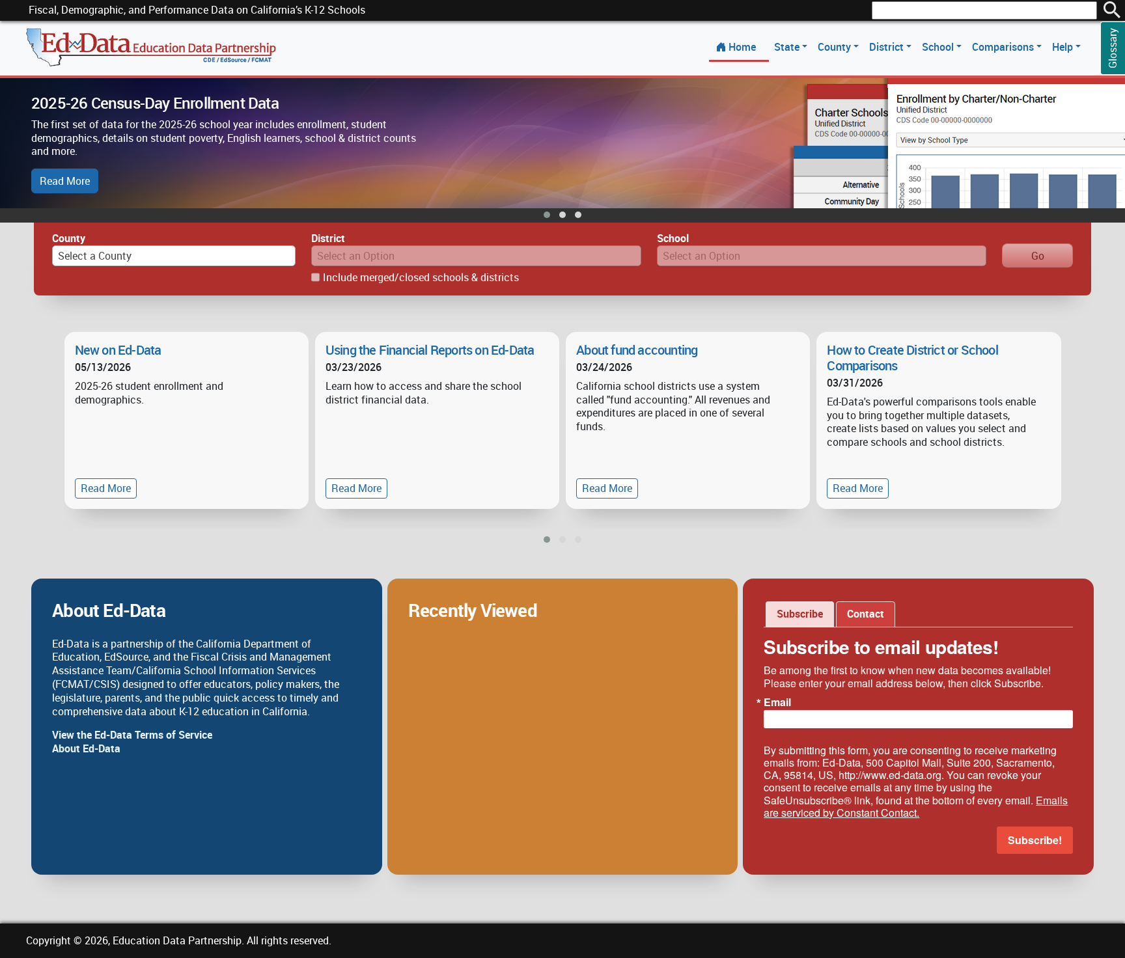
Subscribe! (1035, 839)
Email (777, 702)
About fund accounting (636, 350)
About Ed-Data (86, 748)
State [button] (788, 47)
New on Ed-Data (118, 350)
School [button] (939, 47)
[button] (547, 214)
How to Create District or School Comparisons (912, 357)
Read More (65, 181)
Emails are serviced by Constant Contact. (916, 806)
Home (742, 47)
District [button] (887, 47)
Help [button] (1064, 47)
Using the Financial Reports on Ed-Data (430, 350)
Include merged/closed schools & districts (421, 277)
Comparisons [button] (1004, 47)
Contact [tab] (865, 614)
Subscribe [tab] (800, 614)
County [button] (836, 47)
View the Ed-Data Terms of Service (132, 735)
